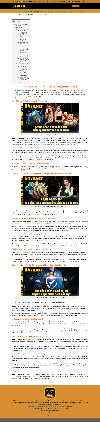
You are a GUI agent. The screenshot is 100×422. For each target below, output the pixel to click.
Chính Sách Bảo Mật (33, 11)
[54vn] (19, 6)
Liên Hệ (56, 11)
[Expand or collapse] (28, 21)
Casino (26, 11)
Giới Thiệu (50, 11)
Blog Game (80, 11)
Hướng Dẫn (62, 11)
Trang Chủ (20, 11)
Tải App (75, 11)
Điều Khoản (43, 11)
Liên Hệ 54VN (25, 302)
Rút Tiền (69, 11)
